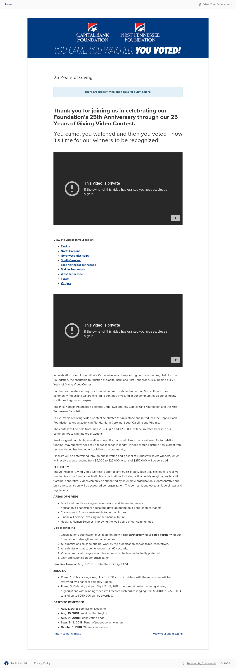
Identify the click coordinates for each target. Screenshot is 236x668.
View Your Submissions (217, 4)
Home (8, 4)
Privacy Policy (42, 663)
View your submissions (168, 633)
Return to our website (67, 633)
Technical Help (19, 663)
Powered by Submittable (201, 663)
